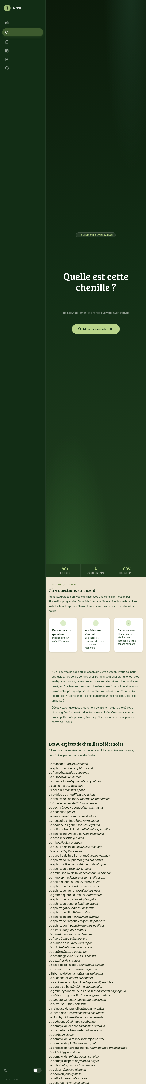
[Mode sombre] (37, 1070)
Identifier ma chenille (98, 329)
